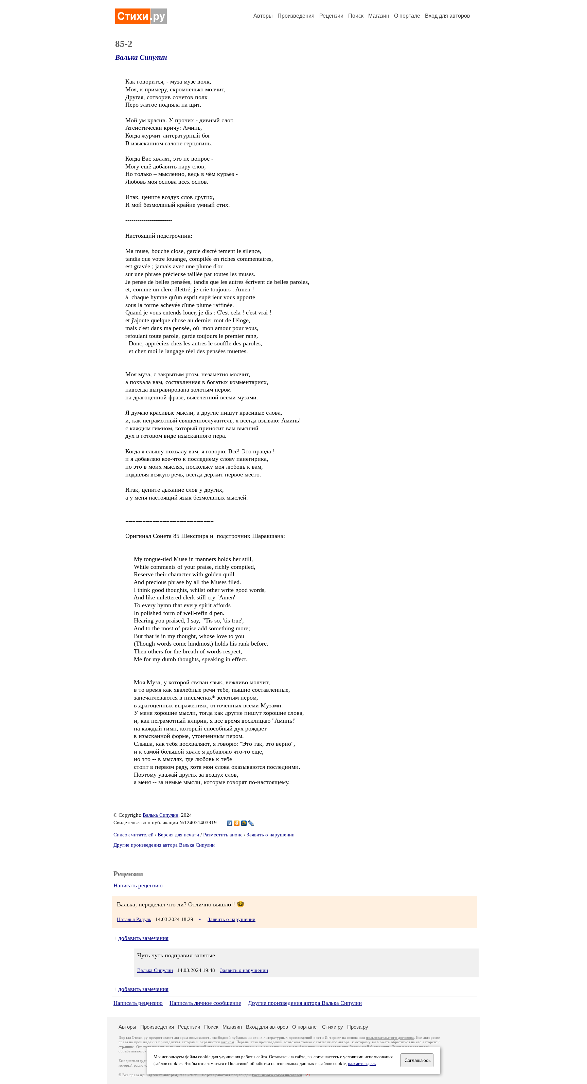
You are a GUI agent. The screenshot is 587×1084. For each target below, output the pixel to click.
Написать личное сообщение (205, 1003)
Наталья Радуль (134, 919)
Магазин (378, 16)
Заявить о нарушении (271, 834)
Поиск (355, 16)
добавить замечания (143, 938)
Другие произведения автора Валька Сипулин (164, 845)
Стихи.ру (332, 1027)
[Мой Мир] (244, 823)
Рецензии (331, 16)
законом (227, 1042)
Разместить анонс (223, 834)
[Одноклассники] (237, 823)
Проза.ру (357, 1027)
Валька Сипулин (141, 57)
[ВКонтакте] (229, 823)
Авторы (263, 16)
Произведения (296, 16)
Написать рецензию (138, 885)
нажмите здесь (362, 1063)
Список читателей (133, 834)
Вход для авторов (447, 16)
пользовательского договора (390, 1038)
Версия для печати (178, 834)
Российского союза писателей (277, 1075)
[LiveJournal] (251, 823)
